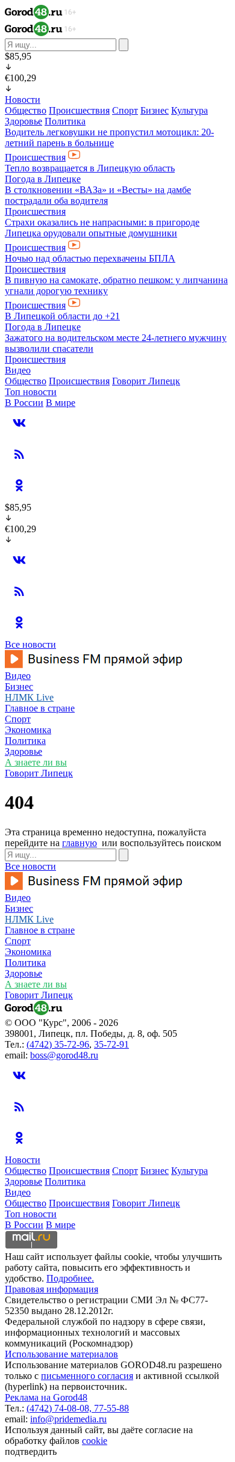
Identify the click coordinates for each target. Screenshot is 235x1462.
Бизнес (154, 110)
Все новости (30, 644)
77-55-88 (111, 1408)
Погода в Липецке (43, 179)
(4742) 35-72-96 (58, 1044)
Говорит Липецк (146, 381)
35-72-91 (111, 1044)
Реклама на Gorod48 (46, 1397)
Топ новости (31, 392)
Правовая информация (51, 1289)
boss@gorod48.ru (64, 1055)
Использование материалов (61, 1354)
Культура (189, 110)
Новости (22, 99)
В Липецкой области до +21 (62, 316)
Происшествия (79, 110)
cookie (94, 1441)
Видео (18, 370)
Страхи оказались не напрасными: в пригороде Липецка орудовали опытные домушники (102, 227)
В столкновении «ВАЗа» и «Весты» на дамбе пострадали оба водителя (98, 195)
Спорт (125, 110)
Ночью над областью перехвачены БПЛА (90, 258)
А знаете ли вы (36, 762)
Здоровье (23, 121)
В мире (60, 403)
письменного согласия (87, 1376)
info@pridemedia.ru (68, 1419)
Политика (65, 121)
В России (24, 403)
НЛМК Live (29, 697)
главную (79, 843)
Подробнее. (70, 1278)
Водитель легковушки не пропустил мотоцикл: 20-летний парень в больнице (109, 137)
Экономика (28, 730)
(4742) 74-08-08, (60, 1408)
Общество (25, 110)
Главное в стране (40, 708)
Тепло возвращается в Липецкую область (90, 168)
